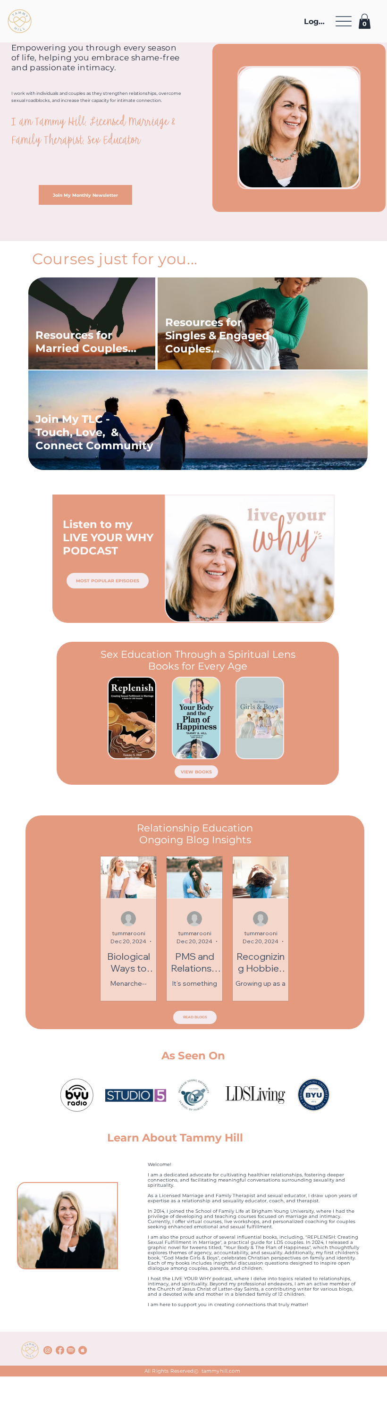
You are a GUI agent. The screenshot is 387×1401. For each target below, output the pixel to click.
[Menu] (343, 21)
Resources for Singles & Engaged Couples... (217, 335)
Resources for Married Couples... (85, 341)
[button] (364, 21)
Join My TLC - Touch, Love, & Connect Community (94, 432)
